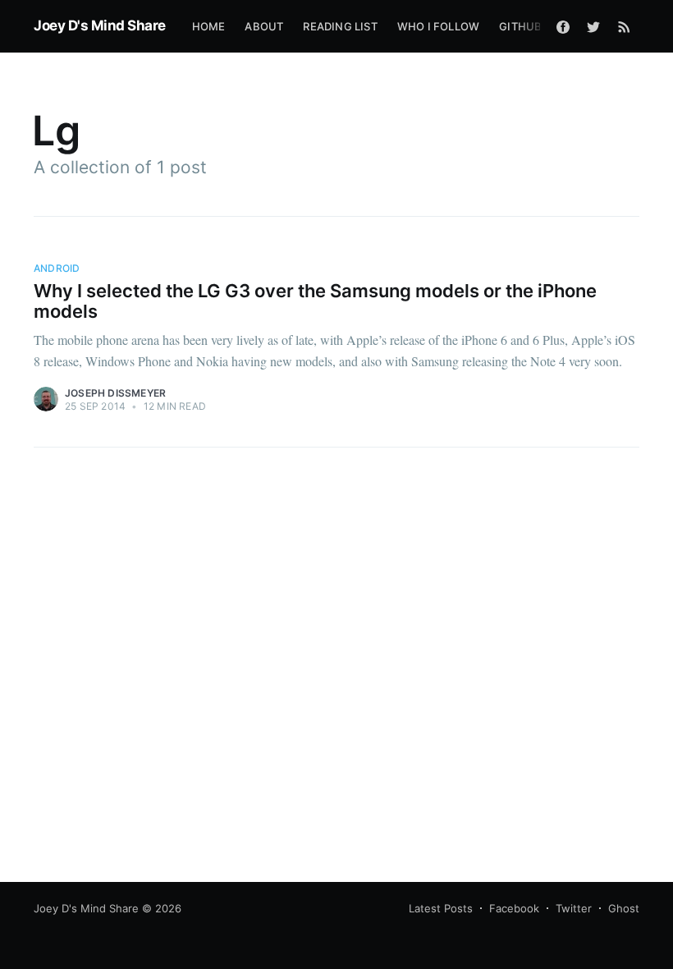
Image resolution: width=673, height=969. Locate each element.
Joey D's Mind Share (100, 25)
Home (209, 26)
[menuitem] (209, 26)
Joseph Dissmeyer (115, 393)
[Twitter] (593, 26)
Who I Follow (438, 26)
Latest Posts (441, 908)
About (264, 26)
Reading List (340, 26)
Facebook (514, 908)
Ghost (623, 908)
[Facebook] (563, 26)
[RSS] (624, 26)
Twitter (574, 908)
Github (520, 26)
